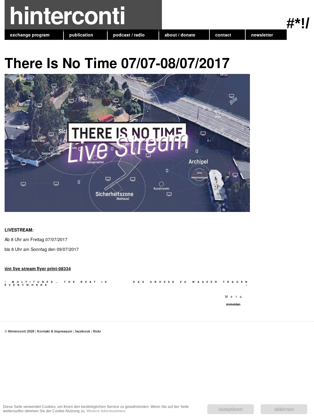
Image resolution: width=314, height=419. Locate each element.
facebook (82, 331)
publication (81, 35)
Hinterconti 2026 (21, 331)
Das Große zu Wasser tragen (191, 283)
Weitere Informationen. (106, 411)
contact (223, 35)
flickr (97, 331)
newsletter (262, 35)
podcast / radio (129, 35)
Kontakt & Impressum (54, 331)
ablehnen (284, 409)
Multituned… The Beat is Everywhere (57, 283)
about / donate (180, 35)
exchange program (29, 35)
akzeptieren (230, 409)
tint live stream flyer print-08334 (38, 268)
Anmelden (233, 304)
